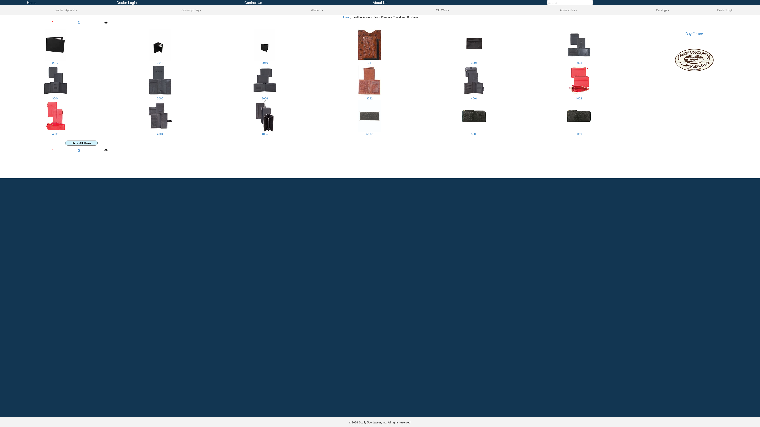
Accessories (567, 10)
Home (345, 17)
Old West (441, 10)
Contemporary (190, 10)
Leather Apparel (65, 10)
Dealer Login (725, 10)
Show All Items (81, 143)
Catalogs (661, 10)
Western (316, 10)
